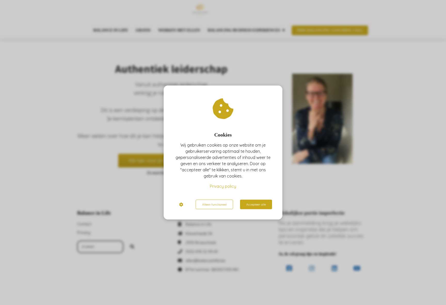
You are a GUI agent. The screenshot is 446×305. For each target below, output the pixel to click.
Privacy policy (223, 186)
